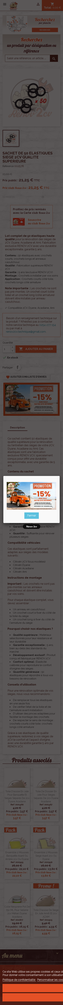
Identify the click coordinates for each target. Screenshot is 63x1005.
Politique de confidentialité (19, 979)
